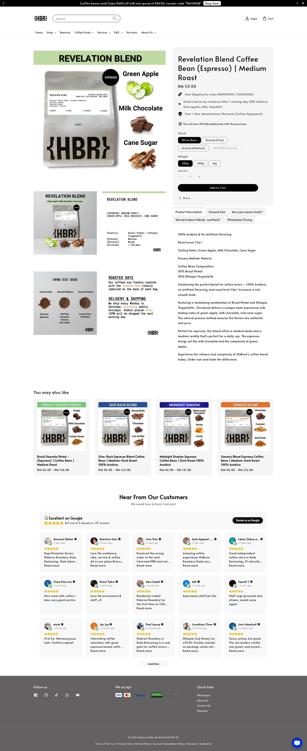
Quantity (183, 170)
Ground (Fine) (215, 140)
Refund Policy (143, 743)
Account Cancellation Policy (169, 743)
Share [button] (186, 198)
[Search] (114, 18)
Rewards (65, 32)
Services (102, 32)
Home (39, 32)
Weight (183, 156)
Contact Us (203, 705)
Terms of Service (104, 743)
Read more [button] (52, 565)
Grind (182, 133)
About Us (147, 32)
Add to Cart (218, 187)
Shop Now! (212, 3)
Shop (50, 32)
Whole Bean (189, 140)
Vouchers (131, 32)
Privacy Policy (125, 743)
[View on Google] (47, 540)
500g (200, 163)
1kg (215, 163)
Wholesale (203, 695)
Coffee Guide (82, 32)
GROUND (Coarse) (225, 148)
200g (185, 163)
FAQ (116, 32)
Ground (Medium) (193, 148)
